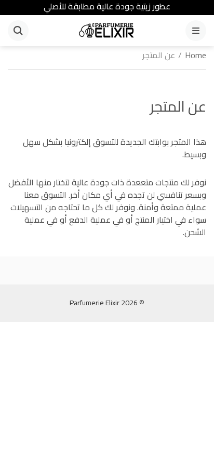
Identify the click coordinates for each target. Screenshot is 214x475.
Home (195, 55)
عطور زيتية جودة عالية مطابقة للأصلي (107, 6)
